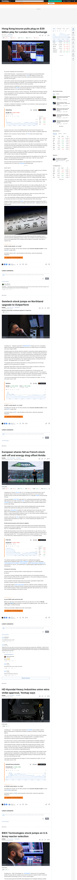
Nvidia (37, 479)
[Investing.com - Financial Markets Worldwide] (6, 1)
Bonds (64, 12)
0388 (17, 71)
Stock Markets (10, 18)
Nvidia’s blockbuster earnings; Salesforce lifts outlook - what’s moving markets (63, 87)
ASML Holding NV (24, 545)
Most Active (55, 117)
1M (10, 99)
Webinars (55, 139)
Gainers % (60, 117)
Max (18, 99)
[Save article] (42, 19)
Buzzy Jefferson (7, 267)
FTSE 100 (6, 486)
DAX (23, 484)
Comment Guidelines (5, 265)
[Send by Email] (23, 248)
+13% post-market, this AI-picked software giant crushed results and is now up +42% (63, 99)
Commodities (59, 12)
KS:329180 (29, 713)
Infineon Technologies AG (22, 546)
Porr (17, 500)
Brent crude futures (19, 568)
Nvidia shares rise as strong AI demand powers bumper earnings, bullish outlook (63, 81)
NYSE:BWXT (27, 857)
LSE (28, 59)
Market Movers (56, 114)
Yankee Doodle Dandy (10, 640)
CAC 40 (17, 476)
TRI (28, 117)
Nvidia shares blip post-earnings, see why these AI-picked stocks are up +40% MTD (63, 105)
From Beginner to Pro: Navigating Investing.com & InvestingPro (61, 142)
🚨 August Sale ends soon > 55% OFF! (55, 1)
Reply (4, 273)
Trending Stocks (56, 149)
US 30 (54, 24)
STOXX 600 (16, 483)
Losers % (64, 117)
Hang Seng (22, 147)
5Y (16, 99)
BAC (22, 185)
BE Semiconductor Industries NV (37, 546)
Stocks (67, 12)
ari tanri (5, 628)
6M (12, 99)
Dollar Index (55, 35)
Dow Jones (55, 28)
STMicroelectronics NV (9, 546)
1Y (14, 99)
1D (6, 99)
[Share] (40, 19)
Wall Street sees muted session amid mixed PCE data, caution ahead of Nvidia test (63, 93)
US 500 (54, 26)
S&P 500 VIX (55, 33)
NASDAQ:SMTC (26, 329)
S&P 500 (54, 30)
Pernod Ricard (14, 493)
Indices (54, 12)
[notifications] (72, 1)
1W (8, 99)
